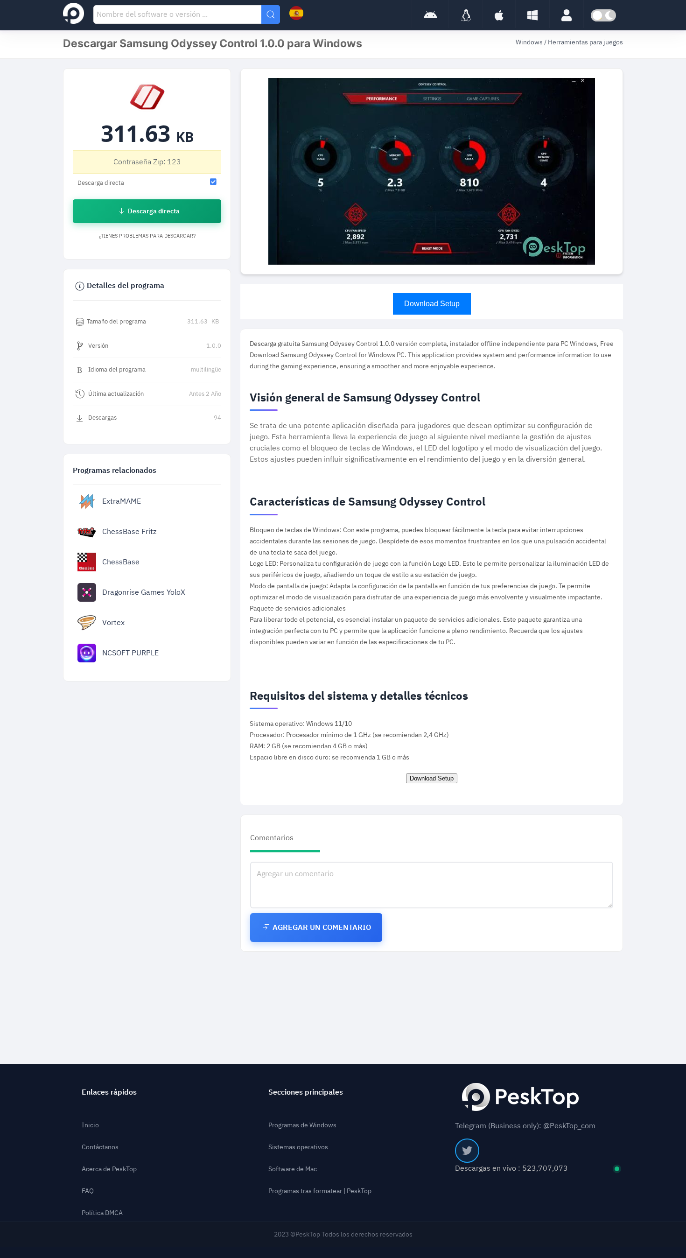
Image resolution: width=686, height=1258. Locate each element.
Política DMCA (102, 1213)
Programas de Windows (302, 1125)
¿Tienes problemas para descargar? (147, 236)
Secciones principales (305, 1092)
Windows (530, 42)
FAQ (88, 1191)
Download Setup (432, 304)
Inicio (90, 1125)
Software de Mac (292, 1169)
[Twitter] (467, 1151)
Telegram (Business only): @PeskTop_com (525, 1125)
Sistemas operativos (298, 1147)
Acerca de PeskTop (109, 1169)
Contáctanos (100, 1147)
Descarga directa (153, 211)
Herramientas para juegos (585, 42)
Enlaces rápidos (109, 1092)
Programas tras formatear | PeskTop (319, 1191)
